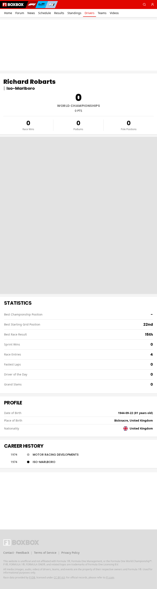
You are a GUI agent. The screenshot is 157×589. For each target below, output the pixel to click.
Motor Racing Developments (55, 455)
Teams (102, 13)
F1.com (110, 577)
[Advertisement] (78, 45)
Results (59, 13)
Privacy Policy (70, 553)
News (31, 13)
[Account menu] (152, 4)
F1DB (32, 577)
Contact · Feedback (16, 553)
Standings (74, 13)
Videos (114, 13)
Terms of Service (45, 553)
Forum (19, 13)
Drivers (89, 13)
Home (8, 13)
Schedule (44, 13)
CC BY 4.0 (59, 577)
